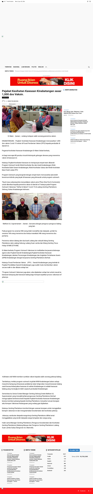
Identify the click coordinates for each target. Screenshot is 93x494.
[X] (90, 1)
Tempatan (5, 97)
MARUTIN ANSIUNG (13, 101)
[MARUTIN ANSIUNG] (3, 101)
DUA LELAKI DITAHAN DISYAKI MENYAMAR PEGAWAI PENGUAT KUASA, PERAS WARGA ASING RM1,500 (79, 122)
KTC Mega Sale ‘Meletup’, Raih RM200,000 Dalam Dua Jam (73, 112)
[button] (89, 67)
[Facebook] (88, 1)
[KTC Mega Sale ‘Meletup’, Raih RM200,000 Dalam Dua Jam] (77, 100)
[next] (90, 71)
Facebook (82, 491)
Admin (65, 115)
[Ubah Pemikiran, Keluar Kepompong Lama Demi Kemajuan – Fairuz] (66, 140)
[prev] (87, 71)
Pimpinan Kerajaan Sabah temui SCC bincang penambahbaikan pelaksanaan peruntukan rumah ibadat (80, 132)
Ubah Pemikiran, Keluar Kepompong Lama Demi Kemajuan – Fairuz (32, 71)
